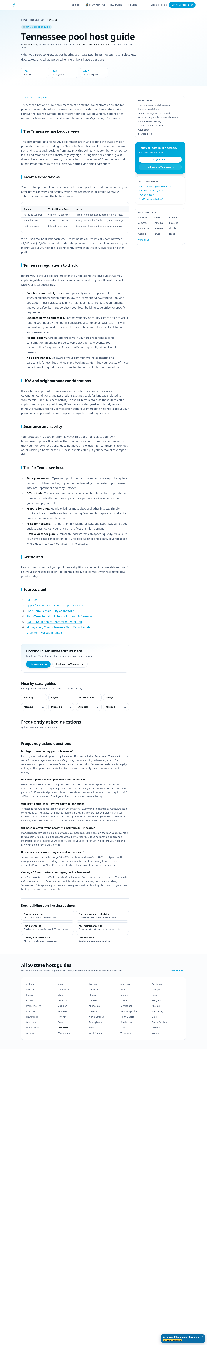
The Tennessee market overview (154, 104)
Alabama (142, 217)
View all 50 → (145, 239)
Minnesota (94, 1005)
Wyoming (156, 1033)
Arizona (173, 217)
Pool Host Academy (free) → (153, 190)
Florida (172, 228)
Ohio (154, 1016)
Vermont (156, 1027)
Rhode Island (127, 1022)
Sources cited (145, 133)
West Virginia (95, 1033)
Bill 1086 (32, 600)
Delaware (158, 228)
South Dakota (33, 1027)
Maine (123, 1000)
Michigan (62, 1005)
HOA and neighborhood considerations (158, 117)
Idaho (172, 233)
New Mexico (32, 1016)
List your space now (182, 4)
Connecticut (144, 228)
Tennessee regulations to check (154, 113)
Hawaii (157, 233)
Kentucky (62, 1000)
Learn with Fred (97, 4)
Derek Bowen (30, 44)
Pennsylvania (95, 1022)
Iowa (154, 995)
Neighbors (132, 4)
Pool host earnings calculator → (155, 186)
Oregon (61, 1022)
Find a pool (75, 4)
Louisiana (94, 1000)
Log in (164, 4)
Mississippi (126, 1005)
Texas (92, 1027)
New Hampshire (128, 1011)
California (159, 222)
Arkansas (142, 222)
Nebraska (62, 1011)
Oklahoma (31, 1022)
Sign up (155, 4)
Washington (64, 1033)
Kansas (29, 1000)
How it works (115, 4)
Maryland (157, 1000)
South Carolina (159, 1022)
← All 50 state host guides (34, 97)
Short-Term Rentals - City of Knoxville (50, 611)
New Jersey (157, 1011)
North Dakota (127, 1016)
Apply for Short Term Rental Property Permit (55, 605)
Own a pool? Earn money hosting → (181, 1338)
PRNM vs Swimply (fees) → (152, 199)
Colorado (173, 222)
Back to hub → (178, 970)
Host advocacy (36, 19)
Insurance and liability (149, 121)
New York (62, 1016)
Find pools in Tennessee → (70, 664)
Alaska (157, 217)
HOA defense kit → (148, 194)
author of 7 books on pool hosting (93, 44)
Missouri (156, 1005)
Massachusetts (33, 1005)
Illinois (92, 995)
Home (24, 19)
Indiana (124, 995)
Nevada (93, 1011)
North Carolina (96, 1016)
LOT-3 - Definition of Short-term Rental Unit (54, 622)
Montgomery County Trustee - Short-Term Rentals (58, 627)
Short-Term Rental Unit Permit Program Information (60, 616)
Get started (144, 129)
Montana (30, 1011)
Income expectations (148, 109)
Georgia (142, 233)
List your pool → (38, 664)
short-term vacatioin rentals (45, 632)
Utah (122, 1027)
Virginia (30, 1033)
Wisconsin (125, 1033)
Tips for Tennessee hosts (150, 125)
